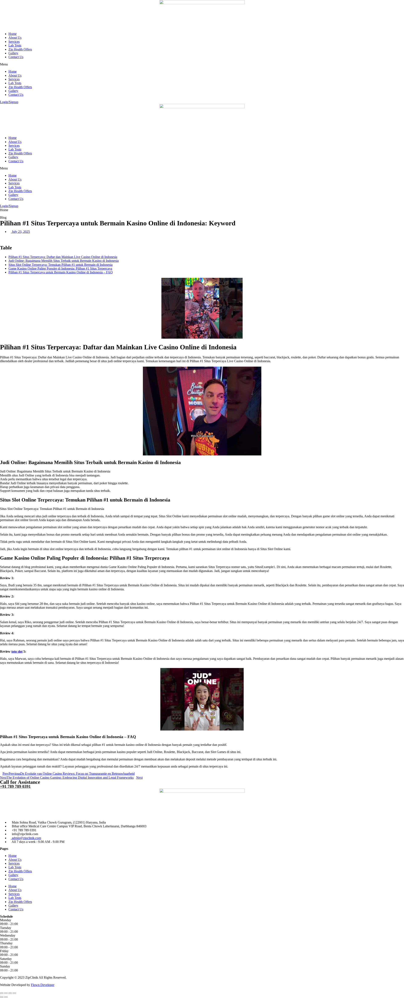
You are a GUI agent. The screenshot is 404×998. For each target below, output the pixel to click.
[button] (202, 64)
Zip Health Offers (20, 49)
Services (14, 41)
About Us (14, 37)
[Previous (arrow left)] (1, 997)
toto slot (17, 651)
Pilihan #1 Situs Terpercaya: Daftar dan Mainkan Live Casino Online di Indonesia (62, 257)
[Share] (6, 993)
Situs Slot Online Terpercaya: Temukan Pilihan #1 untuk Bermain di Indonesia (60, 264)
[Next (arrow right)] (6, 997)
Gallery (13, 53)
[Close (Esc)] (1, 993)
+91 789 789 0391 (15, 786)
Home (12, 34)
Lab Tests (14, 45)
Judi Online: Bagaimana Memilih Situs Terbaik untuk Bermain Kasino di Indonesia (63, 260)
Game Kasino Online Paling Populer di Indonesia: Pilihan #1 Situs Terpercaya (60, 268)
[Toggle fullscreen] (10, 993)
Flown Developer (42, 985)
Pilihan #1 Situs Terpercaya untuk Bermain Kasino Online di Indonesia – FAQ (60, 272)
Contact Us (15, 57)
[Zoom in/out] (14, 993)
